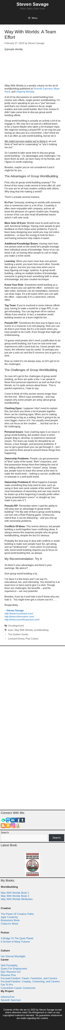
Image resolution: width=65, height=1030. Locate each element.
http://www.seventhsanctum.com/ (22, 619)
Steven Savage (32, 4)
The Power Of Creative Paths (17, 914)
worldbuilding (41, 630)
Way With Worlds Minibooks (17, 899)
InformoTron (7, 996)
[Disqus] (32, 688)
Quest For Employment (14, 968)
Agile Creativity (9, 917)
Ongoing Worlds (24, 91)
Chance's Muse (9, 923)
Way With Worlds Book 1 (15, 892)
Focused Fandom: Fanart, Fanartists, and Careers (29, 978)
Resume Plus (8, 975)
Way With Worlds (24, 630)
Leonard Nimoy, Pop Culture (23, 638)
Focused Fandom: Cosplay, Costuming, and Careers (30, 981)
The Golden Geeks (18, 634)
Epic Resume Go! (11, 971)
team (10, 630)
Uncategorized (16, 625)
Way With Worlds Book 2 (15, 896)
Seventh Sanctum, (43, 88)
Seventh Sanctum (11, 1000)
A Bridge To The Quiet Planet (17, 938)
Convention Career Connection (18, 988)
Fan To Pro (7, 984)
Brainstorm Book (10, 920)
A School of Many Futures (15, 941)
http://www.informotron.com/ (19, 616)
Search (5, 832)
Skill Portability (9, 965)
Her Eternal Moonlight (13, 956)
